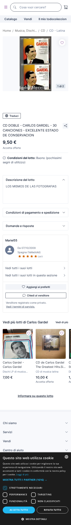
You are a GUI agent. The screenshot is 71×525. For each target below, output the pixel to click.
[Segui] (62, 42)
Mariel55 (11, 240)
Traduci (13, 115)
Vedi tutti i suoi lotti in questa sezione (31, 275)
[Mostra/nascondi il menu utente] (5, 7)
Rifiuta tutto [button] (52, 509)
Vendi (28, 19)
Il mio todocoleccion (53, 19)
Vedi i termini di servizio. (20, 306)
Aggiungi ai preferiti (38, 286)
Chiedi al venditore (38, 295)
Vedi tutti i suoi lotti (18, 268)
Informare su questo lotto (35, 396)
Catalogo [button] (10, 19)
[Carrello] (66, 7)
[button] (35, 180)
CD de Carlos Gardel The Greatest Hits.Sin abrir (50, 365)
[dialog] (35, 488)
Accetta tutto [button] (19, 509)
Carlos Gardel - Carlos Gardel (13, 365)
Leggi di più (22, 474)
